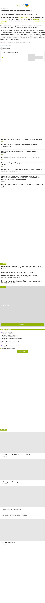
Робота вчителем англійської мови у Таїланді (14, 515)
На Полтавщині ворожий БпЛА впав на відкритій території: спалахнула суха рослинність (20, 276)
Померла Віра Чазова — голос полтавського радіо (17, 272)
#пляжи (10, 45)
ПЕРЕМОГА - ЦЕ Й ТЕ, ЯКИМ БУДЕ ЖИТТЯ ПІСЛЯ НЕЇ (16, 454)
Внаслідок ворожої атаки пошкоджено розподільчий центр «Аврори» (20, 158)
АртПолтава (6, 305)
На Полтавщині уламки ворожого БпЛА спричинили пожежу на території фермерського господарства (21, 170)
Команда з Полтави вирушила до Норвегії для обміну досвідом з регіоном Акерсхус (22, 185)
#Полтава (2, 45)
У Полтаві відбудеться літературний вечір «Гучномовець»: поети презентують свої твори (21, 282)
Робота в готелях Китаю (8, 542)
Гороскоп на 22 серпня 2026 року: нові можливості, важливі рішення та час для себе (22, 163)
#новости (6, 45)
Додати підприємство (22, 351)
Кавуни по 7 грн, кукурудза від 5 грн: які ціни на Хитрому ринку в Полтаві (21, 267)
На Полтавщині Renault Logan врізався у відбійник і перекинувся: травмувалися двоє (19, 145)
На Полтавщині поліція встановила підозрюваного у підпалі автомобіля (21, 139)
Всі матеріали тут (22, 324)
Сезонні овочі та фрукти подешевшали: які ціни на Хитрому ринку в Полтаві (20, 152)
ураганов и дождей (23, 17)
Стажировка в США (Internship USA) (12, 509)
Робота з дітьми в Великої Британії (11, 482)
